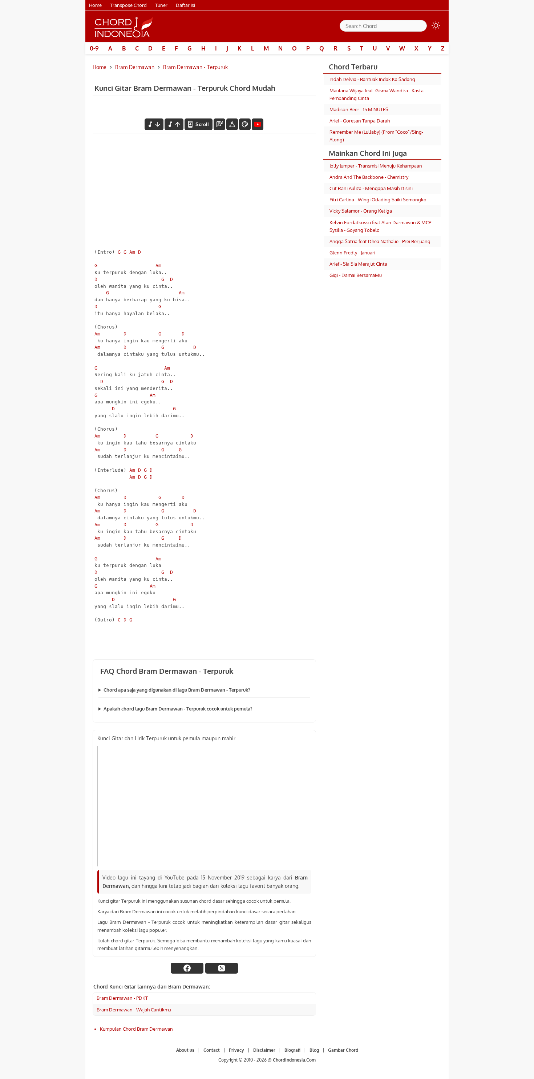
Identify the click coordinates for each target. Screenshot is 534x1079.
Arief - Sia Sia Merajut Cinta (358, 264)
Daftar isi (185, 5)
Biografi (292, 1050)
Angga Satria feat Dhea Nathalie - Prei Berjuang (379, 241)
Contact (211, 1050)
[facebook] (187, 968)
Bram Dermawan (134, 67)
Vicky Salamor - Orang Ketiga (360, 211)
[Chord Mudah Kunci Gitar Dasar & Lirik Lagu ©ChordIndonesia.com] (124, 26)
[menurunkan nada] (154, 124)
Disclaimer (264, 1050)
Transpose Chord (128, 5)
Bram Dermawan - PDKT (122, 998)
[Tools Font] (232, 124)
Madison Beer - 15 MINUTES (358, 109)
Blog (314, 1050)
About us (185, 1050)
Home (95, 5)
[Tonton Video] (257, 124)
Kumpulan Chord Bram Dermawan (136, 1029)
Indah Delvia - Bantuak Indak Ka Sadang (372, 79)
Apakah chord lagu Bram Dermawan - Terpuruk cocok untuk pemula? (178, 709)
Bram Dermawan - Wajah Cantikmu (134, 1009)
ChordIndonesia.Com (294, 1060)
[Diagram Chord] (219, 124)
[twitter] (221, 968)
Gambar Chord (343, 1050)
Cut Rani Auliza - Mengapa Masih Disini (371, 188)
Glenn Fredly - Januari (352, 252)
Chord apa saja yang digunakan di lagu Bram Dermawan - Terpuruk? (177, 690)
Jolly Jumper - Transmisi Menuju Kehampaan (375, 166)
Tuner (161, 5)
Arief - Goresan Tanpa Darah (359, 121)
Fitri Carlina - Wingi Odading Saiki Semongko (377, 199)
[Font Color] (245, 124)
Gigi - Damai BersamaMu (355, 275)
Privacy (236, 1050)
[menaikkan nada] (174, 124)
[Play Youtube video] (204, 806)
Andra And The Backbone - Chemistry (368, 177)
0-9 (94, 48)
